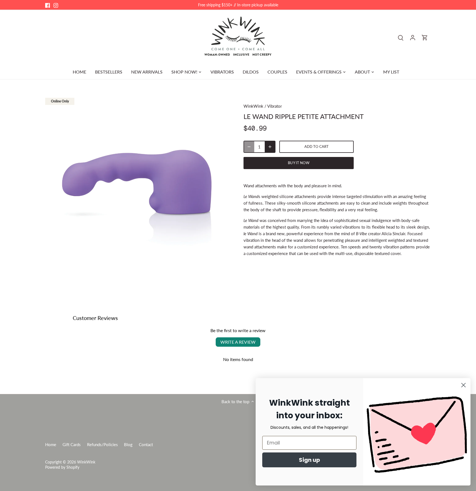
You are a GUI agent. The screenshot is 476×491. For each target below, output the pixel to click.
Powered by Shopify (62, 467)
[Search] (400, 37)
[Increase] (270, 147)
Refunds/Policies (102, 444)
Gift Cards (72, 444)
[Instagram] (55, 5)
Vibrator (274, 106)
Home (50, 444)
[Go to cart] (424, 37)
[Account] (413, 37)
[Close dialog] (463, 385)
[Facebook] (47, 5)
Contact (146, 444)
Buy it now (298, 163)
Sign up (309, 460)
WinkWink (253, 106)
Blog (128, 444)
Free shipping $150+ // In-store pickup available (238, 4)
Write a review (238, 341)
